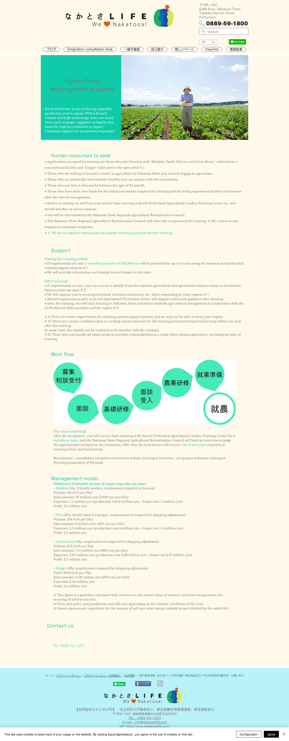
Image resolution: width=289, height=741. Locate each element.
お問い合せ (237, 675)
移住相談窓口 (193, 675)
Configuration (249, 734)
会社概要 (129, 675)
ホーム (49, 675)
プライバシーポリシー (68, 675)
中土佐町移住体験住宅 (215, 675)
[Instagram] (160, 683)
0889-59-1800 (227, 23)
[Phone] (202, 23)
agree (271, 734)
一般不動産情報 (146, 675)
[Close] (283, 734)
